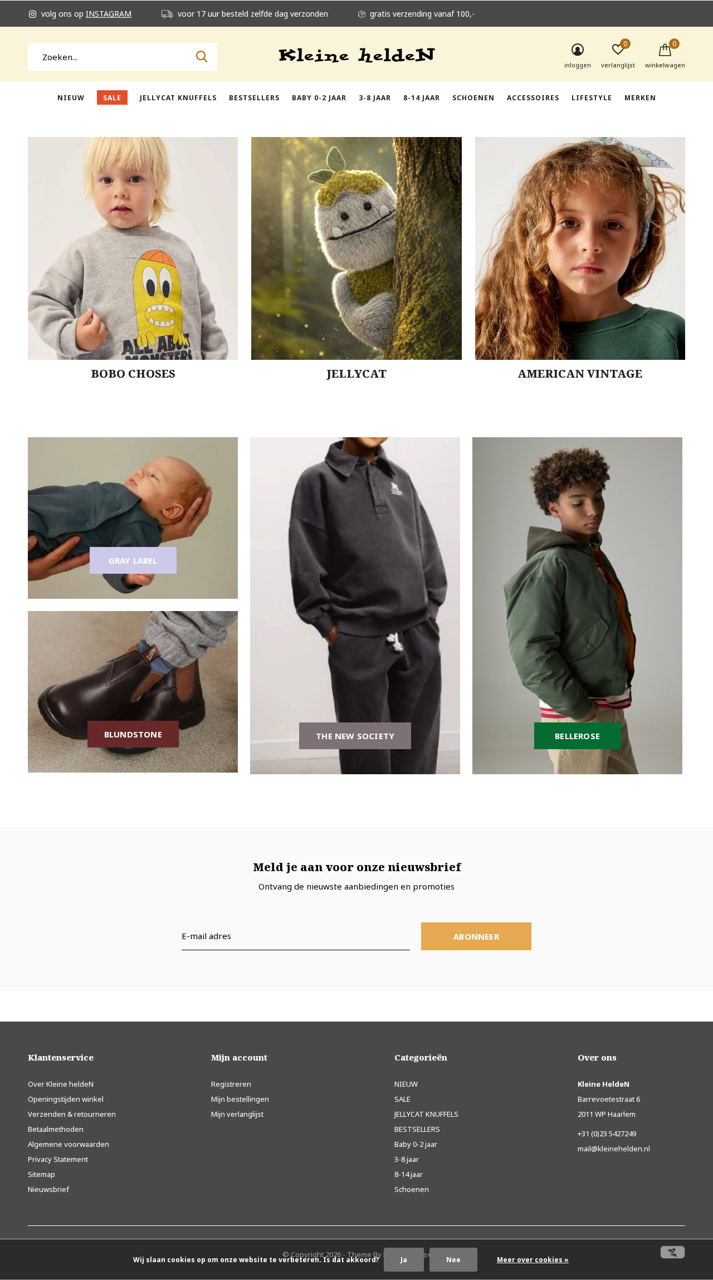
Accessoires (533, 97)
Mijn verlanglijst (237, 1114)
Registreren (231, 1084)
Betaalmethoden (56, 1129)
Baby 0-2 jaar (319, 97)
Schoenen (473, 97)
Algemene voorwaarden (68, 1144)
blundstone (133, 734)
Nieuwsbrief (48, 1189)
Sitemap (41, 1174)
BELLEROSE (577, 735)
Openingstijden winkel (66, 1099)
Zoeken (201, 57)
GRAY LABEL (133, 560)
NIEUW (71, 97)
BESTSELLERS (254, 97)
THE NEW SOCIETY (355, 735)
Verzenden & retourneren (72, 1114)
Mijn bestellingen (240, 1099)
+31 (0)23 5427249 (607, 1133)
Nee (453, 1259)
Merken (640, 97)
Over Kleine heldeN (61, 1084)
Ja (404, 1259)
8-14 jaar (421, 97)
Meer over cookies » (533, 1259)
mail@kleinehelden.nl (614, 1149)
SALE (112, 97)
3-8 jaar (375, 97)
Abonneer (476, 936)
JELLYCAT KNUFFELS (178, 97)
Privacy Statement (58, 1159)
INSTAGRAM (108, 13)
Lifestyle (592, 97)
